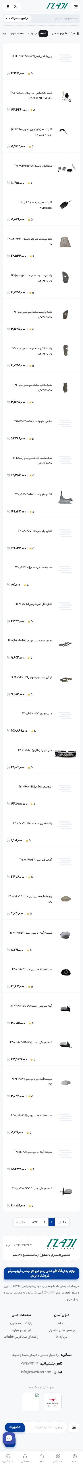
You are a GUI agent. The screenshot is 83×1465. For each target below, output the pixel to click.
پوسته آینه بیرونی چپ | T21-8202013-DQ (31, 1081)
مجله (61, 1323)
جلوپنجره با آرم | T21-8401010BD (35, 787)
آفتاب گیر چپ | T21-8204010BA (35, 860)
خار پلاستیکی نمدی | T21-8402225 (33, 567)
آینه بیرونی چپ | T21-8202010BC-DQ (32, 1188)
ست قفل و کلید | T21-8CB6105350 (33, 166)
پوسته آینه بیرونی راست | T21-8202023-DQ (30, 899)
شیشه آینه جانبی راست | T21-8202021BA (30, 933)
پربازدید (32, 33)
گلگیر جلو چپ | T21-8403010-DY (35, 531)
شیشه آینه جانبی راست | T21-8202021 (32, 969)
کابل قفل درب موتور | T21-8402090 (33, 604)
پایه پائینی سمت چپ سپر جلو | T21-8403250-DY (32, 314)
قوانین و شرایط (21, 1330)
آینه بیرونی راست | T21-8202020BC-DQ (30, 1006)
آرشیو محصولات (18, 18)
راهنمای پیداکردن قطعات (21, 1336)
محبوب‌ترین (17, 33)
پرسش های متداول (61, 1330)
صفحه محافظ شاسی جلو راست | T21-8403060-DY (31, 460)
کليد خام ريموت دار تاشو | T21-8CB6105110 (35, 205)
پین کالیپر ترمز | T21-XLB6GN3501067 (31, 56)
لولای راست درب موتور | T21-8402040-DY (30, 641)
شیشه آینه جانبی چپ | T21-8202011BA (31, 1115)
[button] (75, 6)
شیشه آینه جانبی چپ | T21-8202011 (33, 1152)
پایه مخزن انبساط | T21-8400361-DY (32, 823)
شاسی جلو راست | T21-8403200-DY (33, 421)
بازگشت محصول (21, 1323)
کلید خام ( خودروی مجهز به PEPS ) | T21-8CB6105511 (31, 132)
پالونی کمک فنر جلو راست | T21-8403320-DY (29, 241)
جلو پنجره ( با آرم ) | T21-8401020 (34, 750)
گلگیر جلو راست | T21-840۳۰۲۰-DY (33, 494)
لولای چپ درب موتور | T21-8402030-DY (30, 677)
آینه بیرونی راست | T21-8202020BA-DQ (31, 1042)
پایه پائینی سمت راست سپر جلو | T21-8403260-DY (31, 278)
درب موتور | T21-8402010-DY (37, 714)
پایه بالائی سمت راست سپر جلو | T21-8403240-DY (31, 351)
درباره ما (62, 1336)
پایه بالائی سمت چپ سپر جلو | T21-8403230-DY (32, 387)
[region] (41, 34)
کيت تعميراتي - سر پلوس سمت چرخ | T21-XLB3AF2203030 (31, 95)
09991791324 (23, 1245)
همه (43, 33)
